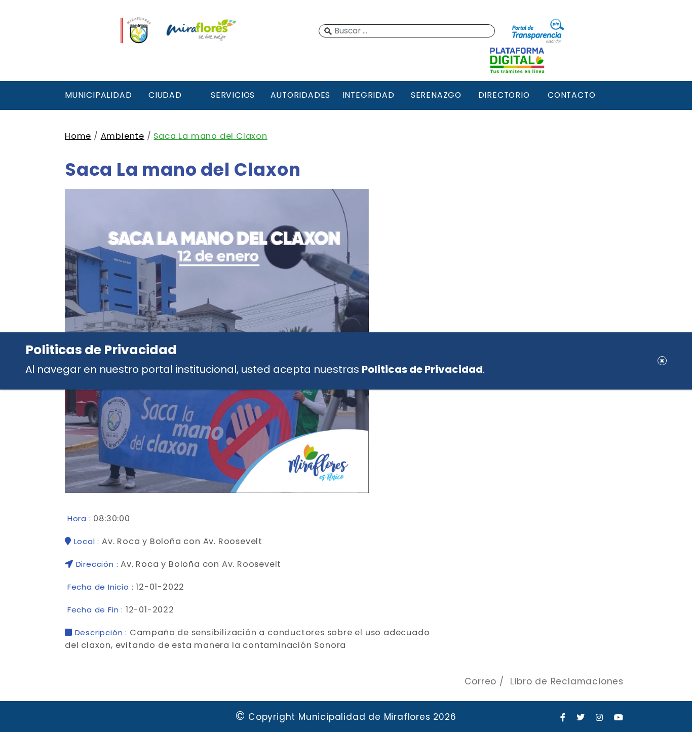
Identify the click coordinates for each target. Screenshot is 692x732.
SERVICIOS (233, 95)
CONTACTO (571, 95)
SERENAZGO (436, 95)
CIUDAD (165, 95)
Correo (480, 681)
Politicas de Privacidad (422, 369)
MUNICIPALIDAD (97, 95)
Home (78, 136)
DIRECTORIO (504, 95)
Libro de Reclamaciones (567, 681)
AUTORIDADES (300, 95)
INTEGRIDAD (368, 95)
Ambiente (122, 136)
